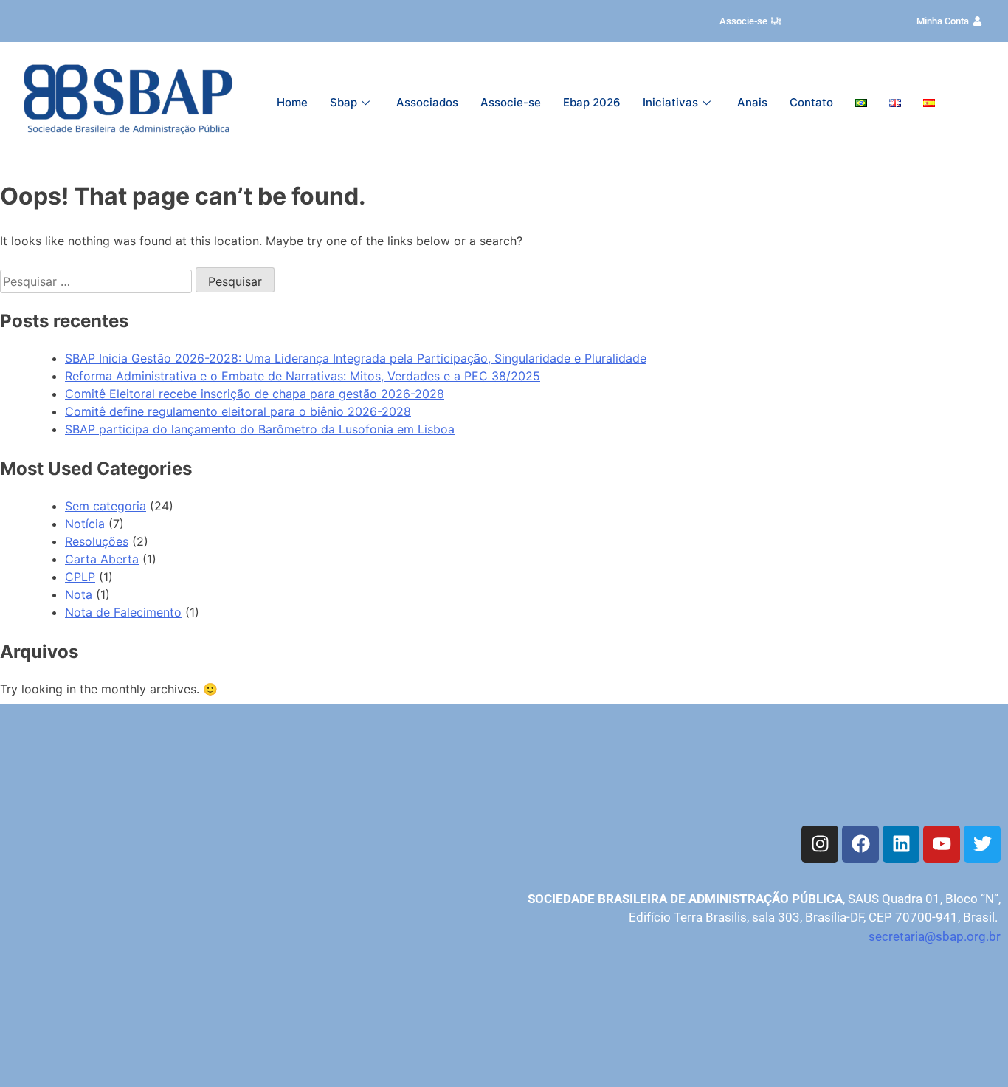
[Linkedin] (901, 844)
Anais (752, 102)
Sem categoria (105, 505)
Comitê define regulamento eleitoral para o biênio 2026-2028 (238, 411)
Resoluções (96, 541)
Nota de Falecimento (123, 612)
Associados (427, 102)
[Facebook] (860, 844)
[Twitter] (982, 844)
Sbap (343, 102)
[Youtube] (941, 844)
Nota (78, 594)
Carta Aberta (102, 559)
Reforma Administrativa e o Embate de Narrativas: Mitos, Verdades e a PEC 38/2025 (302, 375)
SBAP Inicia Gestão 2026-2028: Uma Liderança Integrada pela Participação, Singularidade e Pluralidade (355, 358)
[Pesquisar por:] (98, 281)
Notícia (85, 523)
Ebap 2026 (592, 102)
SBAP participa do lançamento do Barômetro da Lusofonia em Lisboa (260, 429)
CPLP (80, 576)
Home (292, 102)
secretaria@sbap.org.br (935, 936)
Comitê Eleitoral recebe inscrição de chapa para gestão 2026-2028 (254, 393)
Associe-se (510, 102)
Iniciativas (670, 102)
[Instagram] (819, 844)
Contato (811, 102)
